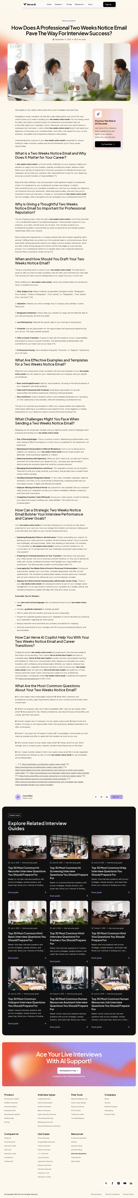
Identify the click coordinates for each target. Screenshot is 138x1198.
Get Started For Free (68, 1071)
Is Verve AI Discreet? (79, 1138)
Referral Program (111, 1107)
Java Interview (43, 1157)
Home (49, 4)
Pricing (69, 4)
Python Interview (44, 1150)
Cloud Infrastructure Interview (49, 1126)
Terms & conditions (112, 1194)
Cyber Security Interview (47, 1114)
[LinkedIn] (107, 797)
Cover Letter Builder (78, 1103)
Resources (79, 4)
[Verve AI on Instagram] (118, 1183)
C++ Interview (43, 1153)
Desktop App (9, 1118)
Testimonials (76, 1157)
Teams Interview (44, 1146)
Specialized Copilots (12, 1114)
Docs (90, 4)
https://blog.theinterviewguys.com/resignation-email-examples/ (40, 779)
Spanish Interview (44, 1165)
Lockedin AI (8, 1157)
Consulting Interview (45, 1118)
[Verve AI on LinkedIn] (131, 1183)
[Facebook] (96, 797)
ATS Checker (76, 1110)
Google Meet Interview (46, 1142)
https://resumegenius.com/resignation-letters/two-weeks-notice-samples (59, 773)
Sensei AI (7, 1150)
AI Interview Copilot (11, 1099)
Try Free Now (106, 144)
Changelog (109, 1110)
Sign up (108, 4)
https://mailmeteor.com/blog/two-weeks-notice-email (43, 764)
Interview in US (43, 1173)
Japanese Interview (45, 1161)
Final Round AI (9, 1142)
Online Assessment (45, 1103)
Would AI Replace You (79, 1099)
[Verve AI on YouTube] (124, 1183)
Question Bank (76, 1146)
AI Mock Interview (11, 1103)
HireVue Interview (44, 1107)
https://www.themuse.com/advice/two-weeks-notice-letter (39, 767)
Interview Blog (76, 1150)
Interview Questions (78, 1153)
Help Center (75, 1161)
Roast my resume (77, 1107)
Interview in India (44, 1177)
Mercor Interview (44, 1110)
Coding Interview (44, 1099)
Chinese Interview (44, 1169)
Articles (74, 1142)
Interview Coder (10, 1146)
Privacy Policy (110, 1114)
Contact (108, 1103)
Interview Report (10, 1107)
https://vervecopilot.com (29, 679)
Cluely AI (7, 1138)
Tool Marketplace (77, 1118)
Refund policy (96, 1194)
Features (58, 4)
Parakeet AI (8, 1161)
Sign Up (115, 797)
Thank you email (77, 1114)
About (107, 1099)
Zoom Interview (43, 1138)
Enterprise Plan (10, 1110)
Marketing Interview (45, 1122)
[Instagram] (101, 797)
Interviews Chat (10, 1153)
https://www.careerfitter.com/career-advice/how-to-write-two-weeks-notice (50, 776)
